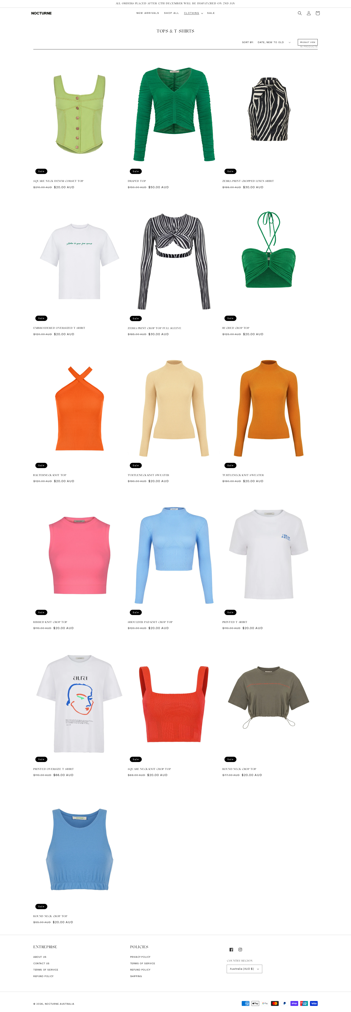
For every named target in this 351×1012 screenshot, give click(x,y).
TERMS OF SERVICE (142, 963)
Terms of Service (45, 969)
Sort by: (248, 42)
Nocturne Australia (59, 1003)
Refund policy (43, 976)
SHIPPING (136, 976)
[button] (299, 13)
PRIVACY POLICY (140, 956)
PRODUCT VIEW (307, 42)
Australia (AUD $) (242, 968)
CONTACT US (41, 963)
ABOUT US (40, 956)
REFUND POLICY (140, 969)
